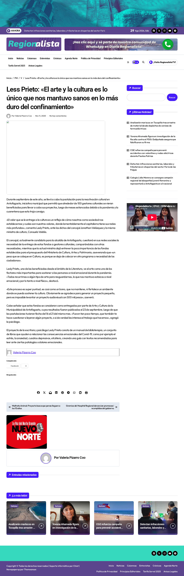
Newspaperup (13, 569)
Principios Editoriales (113, 58)
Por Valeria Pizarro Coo (22, 116)
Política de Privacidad (90, 58)
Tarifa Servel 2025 (16, 65)
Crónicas (57, 58)
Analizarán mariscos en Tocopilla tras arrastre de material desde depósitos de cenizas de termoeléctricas (152, 125)
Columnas (31, 58)
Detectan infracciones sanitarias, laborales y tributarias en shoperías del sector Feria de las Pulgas (153, 166)
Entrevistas (45, 58)
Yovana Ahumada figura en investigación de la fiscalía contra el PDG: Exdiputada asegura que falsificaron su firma (153, 139)
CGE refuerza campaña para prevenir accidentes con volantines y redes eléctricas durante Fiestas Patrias (151, 153)
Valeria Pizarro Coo (24, 352)
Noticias (20, 58)
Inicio (10, 58)
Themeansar (30, 569)
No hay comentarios (57, 116)
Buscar (136, 88)
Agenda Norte (71, 58)
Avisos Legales (35, 65)
